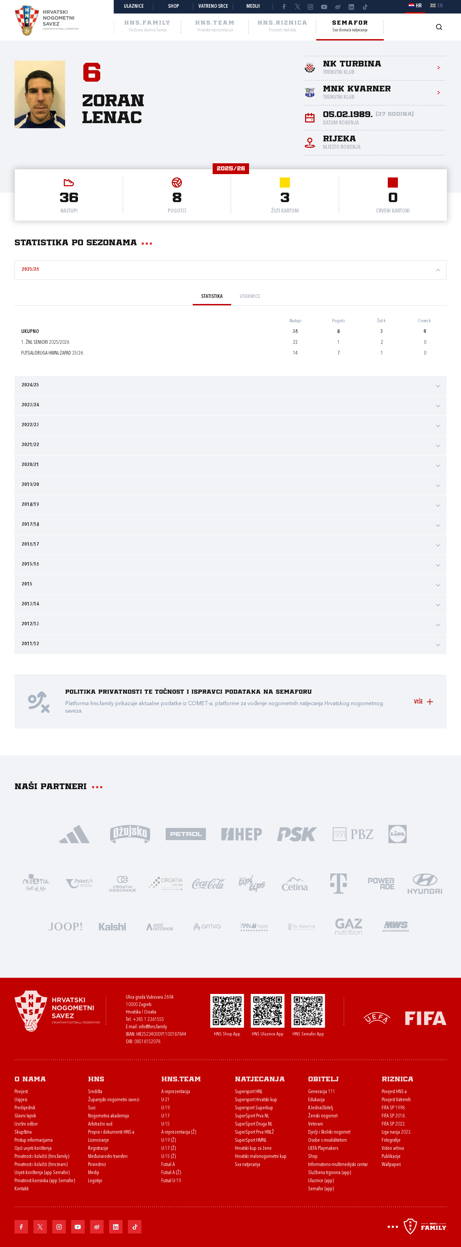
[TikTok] (365, 6)
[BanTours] (254, 926)
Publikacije (391, 1156)
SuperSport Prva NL (252, 1116)
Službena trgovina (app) (329, 1172)
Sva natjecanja (247, 1164)
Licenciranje (98, 1140)
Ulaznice (134, 6)
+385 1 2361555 (148, 1019)
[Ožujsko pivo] (130, 833)
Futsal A (168, 1164)
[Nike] (74, 833)
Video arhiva (393, 1148)
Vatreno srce (213, 6)
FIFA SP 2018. (394, 1116)
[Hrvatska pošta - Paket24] (79, 883)
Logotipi (95, 1181)
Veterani (315, 1124)
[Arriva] (207, 926)
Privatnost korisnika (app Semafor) (45, 1181)
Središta (95, 1091)
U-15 (165, 1124)
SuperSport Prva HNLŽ (254, 1132)
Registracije (98, 1148)
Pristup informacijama (34, 1140)
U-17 (165, 1116)
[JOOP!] (65, 926)
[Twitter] (297, 6)
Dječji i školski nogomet (329, 1132)
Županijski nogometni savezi (113, 1100)
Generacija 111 (321, 1091)
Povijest (21, 1091)
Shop (173, 6)
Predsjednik (25, 1108)
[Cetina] (295, 883)
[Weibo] (338, 6)
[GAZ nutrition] (348, 926)
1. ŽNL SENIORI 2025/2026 (45, 342)
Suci (92, 1108)
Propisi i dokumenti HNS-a (111, 1132)
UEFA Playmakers (323, 1148)
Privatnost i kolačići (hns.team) (41, 1164)
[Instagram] (311, 6)
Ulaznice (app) (321, 1181)
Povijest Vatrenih (396, 1100)
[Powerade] (381, 883)
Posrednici (97, 1164)
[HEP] (241, 833)
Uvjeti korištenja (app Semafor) (42, 1172)
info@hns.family (153, 1027)
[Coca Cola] (209, 883)
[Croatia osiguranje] (122, 883)
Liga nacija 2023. (396, 1132)
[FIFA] (425, 1018)
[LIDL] (397, 833)
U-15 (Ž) (168, 1156)
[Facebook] (284, 6)
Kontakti (22, 1189)
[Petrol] (186, 833)
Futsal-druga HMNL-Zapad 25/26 (52, 353)
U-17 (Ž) (168, 1148)
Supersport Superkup (254, 1108)
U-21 (165, 1100)
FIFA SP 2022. (394, 1124)
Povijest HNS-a (394, 1091)
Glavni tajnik (25, 1116)
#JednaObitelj (320, 1108)
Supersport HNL (249, 1091)
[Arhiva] (439, 27)
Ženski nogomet (322, 1116)
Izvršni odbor (26, 1124)
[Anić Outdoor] (159, 926)
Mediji (253, 6)
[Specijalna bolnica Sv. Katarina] (301, 926)
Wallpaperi (391, 1164)
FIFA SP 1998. (394, 1108)
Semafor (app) (321, 1189)
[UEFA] (376, 1018)
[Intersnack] (252, 883)
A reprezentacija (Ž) (178, 1132)
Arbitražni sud (100, 1124)
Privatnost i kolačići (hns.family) (42, 1156)
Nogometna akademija (108, 1116)
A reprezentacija (175, 1091)
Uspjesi (21, 1100)
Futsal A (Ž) (171, 1172)
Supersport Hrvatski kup (256, 1100)
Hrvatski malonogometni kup (261, 1156)
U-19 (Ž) (168, 1140)
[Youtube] (324, 6)
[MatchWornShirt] (395, 926)
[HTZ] (36, 883)
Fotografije (391, 1140)
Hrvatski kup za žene (253, 1148)
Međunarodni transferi (108, 1156)
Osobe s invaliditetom (327, 1140)
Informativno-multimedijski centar (338, 1164)
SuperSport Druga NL (253, 1124)
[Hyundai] (424, 883)
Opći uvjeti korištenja (33, 1148)
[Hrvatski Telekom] (338, 883)
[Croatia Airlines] (165, 883)
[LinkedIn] (351, 6)
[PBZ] (353, 833)
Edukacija (316, 1100)
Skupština (23, 1132)
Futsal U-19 (171, 1181)
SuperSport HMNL (251, 1140)
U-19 (165, 1108)
